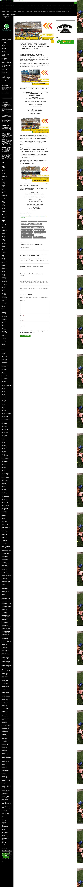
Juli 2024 (3, 201)
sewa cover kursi (4, 560)
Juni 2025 (3, 185)
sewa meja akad (4, 644)
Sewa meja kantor (5, 677)
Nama (22, 315)
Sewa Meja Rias (4, 705)
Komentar (22, 300)
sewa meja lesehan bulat (26, 227)
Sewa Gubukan (4, 572)
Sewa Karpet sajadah (5, 582)
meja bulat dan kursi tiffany (6, 414)
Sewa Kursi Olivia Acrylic (6, 618)
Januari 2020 (4, 278)
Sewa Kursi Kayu (4, 612)
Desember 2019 (4, 280)
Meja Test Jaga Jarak (5, 505)
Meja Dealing (4, 48)
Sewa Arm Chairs (5, 547)
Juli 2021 (3, 253)
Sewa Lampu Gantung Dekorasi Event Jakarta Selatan (5, 151)
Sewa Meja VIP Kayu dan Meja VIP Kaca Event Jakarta (31, 244)
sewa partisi (4, 729)
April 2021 (3, 258)
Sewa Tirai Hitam (4, 810)
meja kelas (3, 449)
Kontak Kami (4, 42)
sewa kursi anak (4, 587)
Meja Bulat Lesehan (5, 416)
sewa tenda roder (5, 793)
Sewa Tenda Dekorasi (5, 777)
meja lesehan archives (32, 221)
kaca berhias (4, 366)
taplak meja (4, 823)
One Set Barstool (4, 521)
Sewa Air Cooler (4, 543)
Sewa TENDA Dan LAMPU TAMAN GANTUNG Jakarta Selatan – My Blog (6, 148)
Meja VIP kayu (4, 512)
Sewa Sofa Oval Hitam (5, 761)
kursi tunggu (4, 398)
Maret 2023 (4, 224)
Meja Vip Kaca (21, 8)
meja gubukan (4, 436)
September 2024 (4, 198)
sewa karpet (29, 42)
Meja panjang (4, 470)
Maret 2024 (4, 207)
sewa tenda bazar (5, 774)
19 (5, 856)
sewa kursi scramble (5, 621)
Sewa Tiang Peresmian (6, 806)
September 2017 (4, 319)
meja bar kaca (4, 407)
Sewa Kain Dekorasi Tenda (6, 575)
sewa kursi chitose (5, 590)
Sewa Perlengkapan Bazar (6, 735)
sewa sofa (3, 748)
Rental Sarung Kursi (5, 534)
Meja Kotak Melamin (5, 458)
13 (6, 855)
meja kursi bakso (4, 461)
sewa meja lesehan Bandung (35, 224)
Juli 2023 (3, 218)
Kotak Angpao (4, 369)
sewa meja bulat (4, 648)
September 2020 (4, 268)
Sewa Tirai (3, 807)
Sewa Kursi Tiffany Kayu (6, 631)
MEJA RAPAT (4, 483)
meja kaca (3, 439)
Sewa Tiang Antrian (5, 799)
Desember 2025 (4, 176)
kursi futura (3, 384)
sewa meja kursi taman (5, 686)
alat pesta (3, 353)
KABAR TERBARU (5, 41)
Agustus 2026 (4, 164)
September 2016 (4, 337)
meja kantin (4, 444)
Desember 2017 (4, 315)
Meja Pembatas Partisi (5, 474)
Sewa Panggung (14, 14)
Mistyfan (3, 518)
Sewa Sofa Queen (5, 763)
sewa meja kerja (4, 679)
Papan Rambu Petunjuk (6, 527)
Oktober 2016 (4, 335)
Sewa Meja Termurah (5, 14)
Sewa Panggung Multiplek (6, 725)
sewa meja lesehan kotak (26, 233)
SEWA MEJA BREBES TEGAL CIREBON (65, 8)
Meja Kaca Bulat (4, 441)
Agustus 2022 (4, 234)
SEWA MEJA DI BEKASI (5, 11)
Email (22, 320)
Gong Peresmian (4, 362)
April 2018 (3, 309)
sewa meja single (5, 709)
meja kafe (3, 442)
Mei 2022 (3, 239)
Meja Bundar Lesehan (5, 422)
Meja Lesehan (4, 52)
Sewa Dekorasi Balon (5, 565)
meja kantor (4, 445)
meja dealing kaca (5, 432)
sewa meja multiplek (5, 692)
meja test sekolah (5, 508)
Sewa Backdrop (4, 549)
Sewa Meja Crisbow (5, 653)
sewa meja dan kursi (5, 657)
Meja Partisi (4, 471)
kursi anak (3, 372)
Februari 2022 (4, 243)
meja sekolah (4, 489)
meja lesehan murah (43, 221)
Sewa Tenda (4, 773)
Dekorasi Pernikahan (5, 360)
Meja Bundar (4, 420)
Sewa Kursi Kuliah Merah (6, 616)
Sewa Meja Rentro (5, 702)
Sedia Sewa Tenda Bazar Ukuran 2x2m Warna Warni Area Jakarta (6, 105)
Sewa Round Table (5, 738)
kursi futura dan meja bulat (6, 385)
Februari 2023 (4, 226)
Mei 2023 (3, 221)
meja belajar (4, 410)
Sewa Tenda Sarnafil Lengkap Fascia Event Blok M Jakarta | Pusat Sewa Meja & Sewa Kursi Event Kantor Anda (7, 141)
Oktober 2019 (4, 283)
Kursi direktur (4, 382)
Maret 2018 (4, 310)
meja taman (4, 492)
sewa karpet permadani (6, 581)
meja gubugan (4, 435)
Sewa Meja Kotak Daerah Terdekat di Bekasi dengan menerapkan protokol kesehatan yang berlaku (52, 11)
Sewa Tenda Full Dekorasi (6, 780)
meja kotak (3, 454)
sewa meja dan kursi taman (6, 666)
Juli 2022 (3, 236)
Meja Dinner (4, 433)
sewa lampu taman (5, 638)
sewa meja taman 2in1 (5, 718)
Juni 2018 (3, 306)
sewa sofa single (4, 764)
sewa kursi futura (4, 594)
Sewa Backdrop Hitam (5, 552)
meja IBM (3, 438)
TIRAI (3, 839)
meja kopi (3, 452)
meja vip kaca (4, 511)
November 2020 (4, 265)
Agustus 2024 (4, 199)
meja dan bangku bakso (6, 425)
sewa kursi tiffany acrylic (6, 628)
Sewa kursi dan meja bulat (47, 8)
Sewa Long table (4, 640)
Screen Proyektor (5, 540)
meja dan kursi (4, 426)
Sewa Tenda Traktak (5, 796)
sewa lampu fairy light (5, 634)
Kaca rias (3, 368)
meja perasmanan (5, 476)
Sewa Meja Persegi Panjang (6, 698)
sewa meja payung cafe (6, 696)
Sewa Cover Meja (5, 562)
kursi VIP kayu (4, 400)
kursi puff (3, 394)
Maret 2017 (4, 328)
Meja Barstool (4, 45)
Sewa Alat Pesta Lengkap (6, 546)
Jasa (21, 215)
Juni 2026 (3, 167)
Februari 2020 (4, 277)
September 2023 (4, 215)
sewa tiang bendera (5, 800)
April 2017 (3, 326)
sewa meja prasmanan (5, 699)
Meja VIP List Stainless (5, 514)
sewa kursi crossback (5, 591)
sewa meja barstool (5, 647)
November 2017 (4, 316)
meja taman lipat (4, 499)
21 (8, 856)
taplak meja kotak (5, 826)
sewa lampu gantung (5, 635)
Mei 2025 (3, 186)
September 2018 (4, 302)
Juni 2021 (3, 255)
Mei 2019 (3, 290)
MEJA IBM (3, 49)
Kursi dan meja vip (5, 378)
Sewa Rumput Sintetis (5, 740)
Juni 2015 (3, 344)
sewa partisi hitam (5, 731)
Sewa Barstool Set (5, 556)
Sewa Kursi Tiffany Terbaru (6, 632)
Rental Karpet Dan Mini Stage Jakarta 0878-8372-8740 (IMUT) (7, 113)
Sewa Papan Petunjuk (5, 728)
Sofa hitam (3, 819)
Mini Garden (4, 515)
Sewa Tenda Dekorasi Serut (6, 779)
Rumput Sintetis (4, 537)
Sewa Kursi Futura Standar (6, 606)
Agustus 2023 (4, 217)
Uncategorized (4, 844)
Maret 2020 (4, 275)
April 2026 (3, 170)
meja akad (3, 404)
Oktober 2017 (4, 318)
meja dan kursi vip (5, 429)
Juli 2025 (3, 183)
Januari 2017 (4, 331)
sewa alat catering (5, 544)
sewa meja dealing (5, 673)
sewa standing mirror (5, 770)
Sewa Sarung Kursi (5, 744)
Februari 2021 (4, 261)
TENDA (3, 828)
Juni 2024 (3, 202)
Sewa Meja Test (4, 719)
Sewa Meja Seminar (5, 708)
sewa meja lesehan (36, 42)
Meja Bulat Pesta (4, 417)
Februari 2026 (4, 173)
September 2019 (4, 284)
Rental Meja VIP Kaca (5, 533)
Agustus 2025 (4, 182)
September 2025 (4, 180)
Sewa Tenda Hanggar (5, 782)
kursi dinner (4, 381)
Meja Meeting (4, 467)
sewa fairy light (4, 569)
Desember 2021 (4, 246)
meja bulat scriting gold (5, 419)
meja (26, 215)
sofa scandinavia (4, 820)
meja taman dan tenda (5, 496)
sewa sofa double (5, 751)
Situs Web (22, 325)
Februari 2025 (4, 191)
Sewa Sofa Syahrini (5, 767)
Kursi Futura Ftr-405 (5, 387)
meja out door (4, 468)
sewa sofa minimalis (5, 756)
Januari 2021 (4, 262)
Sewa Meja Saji (4, 706)
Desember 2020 (4, 264)
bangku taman (4, 356)
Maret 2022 (4, 242)
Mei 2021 (3, 256)
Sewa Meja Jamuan (5, 676)
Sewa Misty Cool (4, 721)
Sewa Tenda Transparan (6, 797)
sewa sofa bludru (4, 750)
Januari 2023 (4, 227)
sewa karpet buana (5, 578)
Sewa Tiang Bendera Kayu (6, 802)
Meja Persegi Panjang (5, 477)
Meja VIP (3, 509)
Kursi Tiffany (4, 395)
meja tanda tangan (5, 502)
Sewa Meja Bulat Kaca (5, 650)
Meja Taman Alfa (4, 493)
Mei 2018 (3, 307)
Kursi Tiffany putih (5, 397)
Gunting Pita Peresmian (6, 365)
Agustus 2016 (4, 338)
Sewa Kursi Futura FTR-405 (6, 603)
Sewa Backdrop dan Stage (6, 550)
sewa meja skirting (5, 711)
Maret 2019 (4, 293)
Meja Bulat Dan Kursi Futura (6, 413)
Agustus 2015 (4, 341)
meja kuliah (4, 460)
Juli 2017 (3, 322)
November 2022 (4, 230)
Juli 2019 (3, 287)
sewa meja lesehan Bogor (38, 226)
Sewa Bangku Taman (5, 553)
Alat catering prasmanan (6, 352)
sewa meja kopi (4, 682)
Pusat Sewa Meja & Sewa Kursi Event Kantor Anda (15, 3)
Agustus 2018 (4, 303)
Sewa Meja (55, 8)
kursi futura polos (4, 388)
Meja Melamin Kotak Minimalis (7, 8)
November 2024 (4, 195)
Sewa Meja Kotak (29, 11)
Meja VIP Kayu (28, 8)
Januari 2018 (4, 313)
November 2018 (4, 299)
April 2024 (3, 205)
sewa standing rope (5, 771)
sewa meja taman (5, 716)
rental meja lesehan (37, 223)
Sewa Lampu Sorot (5, 637)
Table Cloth (4, 822)
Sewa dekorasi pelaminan (6, 568)
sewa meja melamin (5, 690)
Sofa (2, 817)
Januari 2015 (4, 345)
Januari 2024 (4, 210)
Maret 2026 (4, 172)
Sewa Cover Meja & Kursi (6, 563)
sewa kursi (3, 584)
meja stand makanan (5, 490)
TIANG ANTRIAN (4, 835)
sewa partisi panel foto (5, 732)
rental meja (4, 530)
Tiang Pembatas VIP (5, 838)
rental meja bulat (4, 531)
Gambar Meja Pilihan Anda (6, 39)
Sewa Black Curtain (5, 559)
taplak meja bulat (4, 825)
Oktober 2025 (4, 179)
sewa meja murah (5, 693)
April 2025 (3, 188)
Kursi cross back (4, 375)
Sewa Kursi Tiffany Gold (6, 629)
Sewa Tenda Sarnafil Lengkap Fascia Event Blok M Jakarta (7, 109)
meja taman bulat (5, 495)
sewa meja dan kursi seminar (6, 665)
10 (2, 855)
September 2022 (4, 233)
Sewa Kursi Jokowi (5, 610)
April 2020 (3, 274)
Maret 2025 (4, 189)
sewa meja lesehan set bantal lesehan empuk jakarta (31, 236)
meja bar (3, 406)
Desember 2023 (4, 211)
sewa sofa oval (4, 760)
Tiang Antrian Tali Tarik (5, 836)
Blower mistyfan (4, 359)
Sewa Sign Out (4, 747)
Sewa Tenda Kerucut (5, 783)
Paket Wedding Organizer (6, 525)
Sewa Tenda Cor (4, 776)
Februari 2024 (4, 208)
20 (6, 856)
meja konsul (4, 451)
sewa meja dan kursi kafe (6, 661)
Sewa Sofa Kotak (4, 753)
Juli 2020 (3, 271)
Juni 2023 (3, 220)
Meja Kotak (4, 51)
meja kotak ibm (4, 457)
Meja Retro (3, 486)
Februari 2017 (4, 329)
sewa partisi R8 (4, 734)
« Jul (3, 861)
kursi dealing (4, 379)
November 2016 (4, 334)
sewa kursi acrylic (5, 585)
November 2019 (4, 281)
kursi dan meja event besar (6, 376)
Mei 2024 (3, 204)
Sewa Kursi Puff (4, 619)
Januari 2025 (4, 192)
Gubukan (3, 363)
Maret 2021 (4, 259)
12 (5, 855)
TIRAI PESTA (4, 842)
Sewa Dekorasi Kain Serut (6, 566)
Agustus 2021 (4, 252)
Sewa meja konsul (21, 11)
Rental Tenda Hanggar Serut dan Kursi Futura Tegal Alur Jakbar (6, 155)
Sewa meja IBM (4, 674)
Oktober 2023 (4, 214)
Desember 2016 (4, 332)
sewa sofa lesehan (5, 754)
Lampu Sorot (4, 401)
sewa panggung (4, 722)
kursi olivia (3, 391)
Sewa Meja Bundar (5, 651)
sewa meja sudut (4, 712)
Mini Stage (3, 517)
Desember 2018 (4, 297)
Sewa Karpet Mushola (5, 579)
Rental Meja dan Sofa (36, 8)
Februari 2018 (4, 312)
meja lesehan (23, 42)
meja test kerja (4, 506)
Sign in (3, 816)
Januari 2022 (4, 245)
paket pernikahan (5, 524)
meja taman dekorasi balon (6, 498)
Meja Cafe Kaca (4, 423)
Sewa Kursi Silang (5, 622)
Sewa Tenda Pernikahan (6, 790)
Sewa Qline (4, 737)
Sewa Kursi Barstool (5, 588)
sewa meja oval (4, 695)
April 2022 (3, 240)
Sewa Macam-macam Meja (6, 641)
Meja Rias (16, 8)
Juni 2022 (3, 237)
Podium (3, 528)
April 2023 (3, 223)
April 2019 (3, 291)
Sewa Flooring (4, 571)
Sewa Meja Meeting (5, 689)
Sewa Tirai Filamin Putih (6, 809)
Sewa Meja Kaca (13, 11)
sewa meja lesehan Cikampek (38, 227)
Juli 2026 (3, 166)
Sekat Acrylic (4, 541)
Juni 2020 (3, 272)
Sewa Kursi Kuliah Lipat (6, 615)
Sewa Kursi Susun (5, 625)
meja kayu (3, 448)
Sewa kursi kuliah (5, 613)
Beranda (3, 38)
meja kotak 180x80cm (5, 455)
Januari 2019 (4, 296)
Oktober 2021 (4, 249)
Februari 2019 (4, 294)
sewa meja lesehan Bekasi (26, 226)
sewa (24, 215)
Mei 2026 (3, 169)
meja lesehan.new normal (26, 223)
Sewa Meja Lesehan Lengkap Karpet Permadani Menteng (32, 248)
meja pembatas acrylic (5, 473)
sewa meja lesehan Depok (26, 230)
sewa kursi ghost (4, 609)
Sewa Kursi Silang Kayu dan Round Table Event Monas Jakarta (6, 116)
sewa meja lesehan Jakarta (38, 230)
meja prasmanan (4, 480)
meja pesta (3, 479)
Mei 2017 (3, 325)
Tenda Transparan (5, 832)
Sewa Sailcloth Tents (5, 741)
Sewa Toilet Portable (5, 813)
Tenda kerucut (4, 829)
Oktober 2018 (4, 300)
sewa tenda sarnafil (5, 794)
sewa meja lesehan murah (38, 233)
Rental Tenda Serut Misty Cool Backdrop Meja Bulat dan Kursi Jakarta (6, 120)
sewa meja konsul (5, 680)
